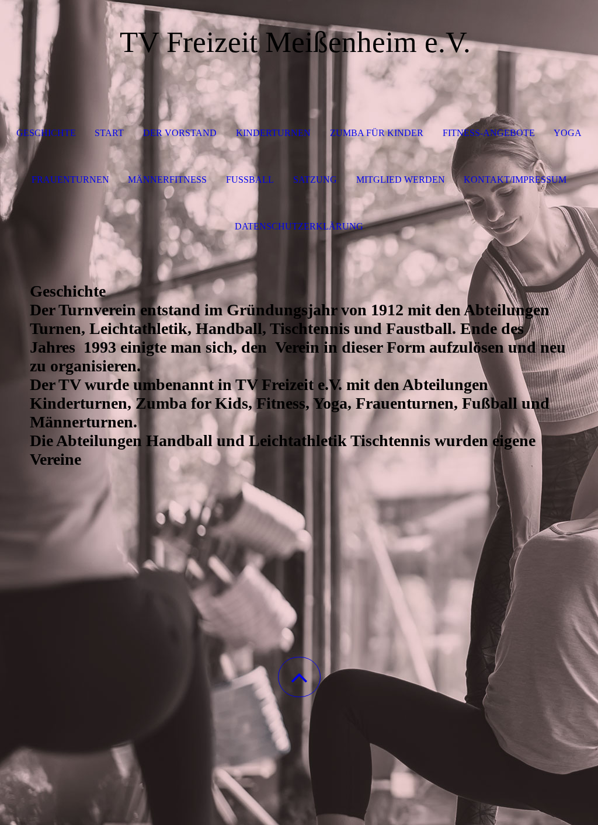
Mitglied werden (400, 180)
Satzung (315, 180)
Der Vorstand (180, 133)
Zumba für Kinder (376, 133)
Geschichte (46, 133)
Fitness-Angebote (489, 133)
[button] (299, 677)
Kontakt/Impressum (515, 180)
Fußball (250, 180)
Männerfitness (167, 180)
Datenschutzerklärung (299, 226)
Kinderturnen (273, 133)
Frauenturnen (70, 180)
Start (109, 133)
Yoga (568, 133)
